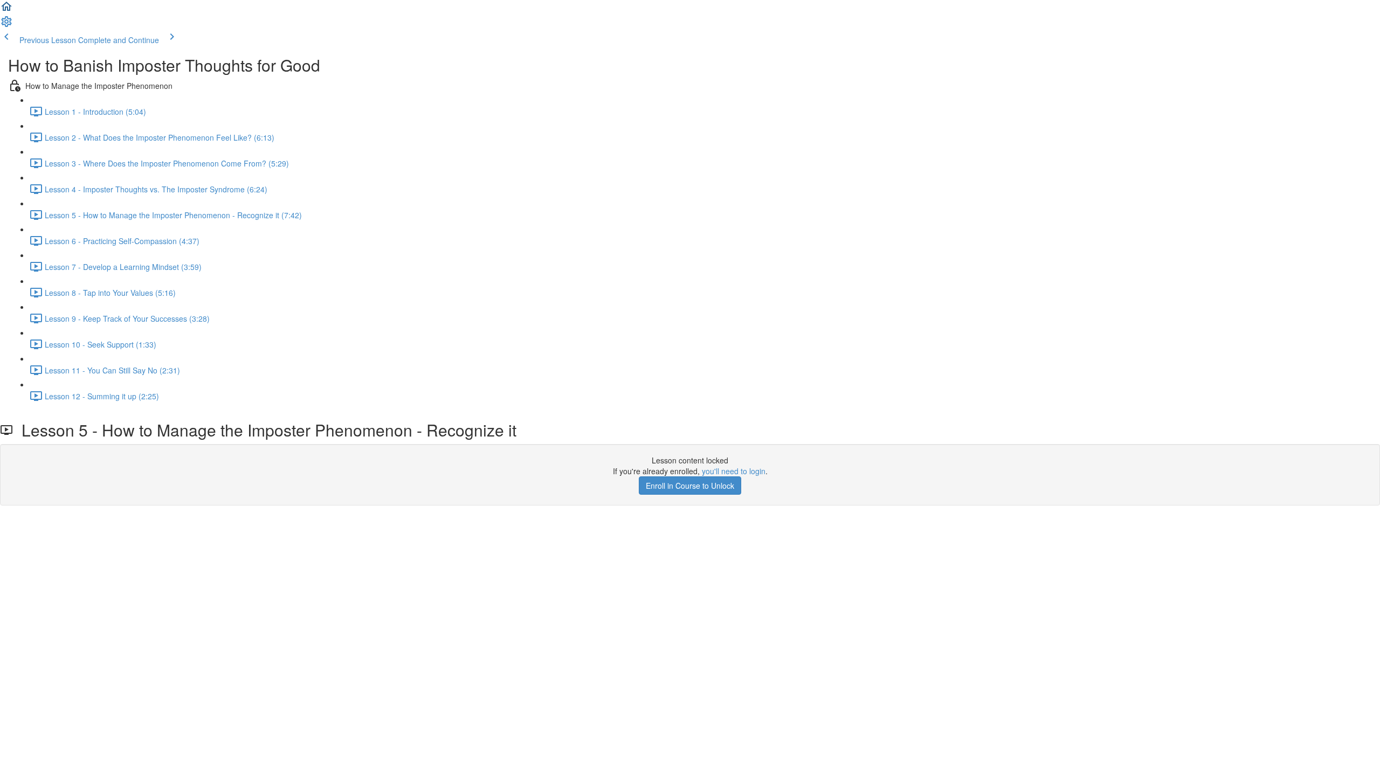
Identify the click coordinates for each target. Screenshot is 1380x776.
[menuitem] (6, 24)
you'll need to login (733, 471)
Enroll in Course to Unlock (690, 485)
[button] (6, 9)
